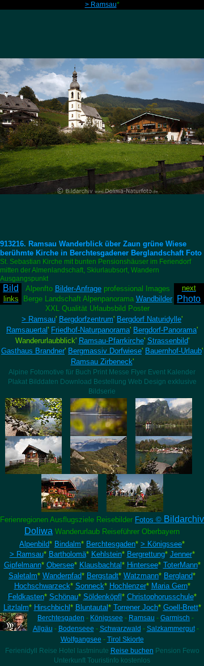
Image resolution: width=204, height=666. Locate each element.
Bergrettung (146, 554)
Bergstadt (102, 575)
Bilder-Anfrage (78, 288)
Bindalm (67, 544)
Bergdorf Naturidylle (149, 319)
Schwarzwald (120, 629)
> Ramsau (101, 4)
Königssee (106, 618)
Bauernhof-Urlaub (173, 351)
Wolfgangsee (81, 639)
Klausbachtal (100, 565)
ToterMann (180, 565)
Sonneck (89, 586)
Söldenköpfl (102, 596)
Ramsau (142, 618)
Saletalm (22, 575)
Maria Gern (169, 586)
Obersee (60, 565)
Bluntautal (91, 607)
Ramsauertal (27, 330)
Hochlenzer (127, 586)
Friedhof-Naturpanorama (90, 330)
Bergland (178, 575)
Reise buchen (132, 651)
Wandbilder (154, 298)
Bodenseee (76, 629)
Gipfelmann (22, 565)
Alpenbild (34, 544)
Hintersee (142, 565)
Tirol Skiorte (125, 639)
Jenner (181, 554)
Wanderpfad (62, 575)
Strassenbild (167, 340)
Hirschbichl (52, 607)
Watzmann (141, 575)
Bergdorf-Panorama (165, 330)
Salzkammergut (171, 629)
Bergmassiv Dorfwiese (105, 351)
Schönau (63, 596)
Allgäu (43, 629)
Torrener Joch (135, 607)
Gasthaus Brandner (33, 351)
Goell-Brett (180, 607)
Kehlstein (106, 554)
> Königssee (161, 544)
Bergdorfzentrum (86, 319)
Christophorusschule (160, 596)
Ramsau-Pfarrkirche (111, 340)
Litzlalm (16, 607)
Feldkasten (26, 596)
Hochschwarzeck (42, 586)
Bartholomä (67, 554)
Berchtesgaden (110, 544)
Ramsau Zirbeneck (102, 361)
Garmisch (175, 618)
